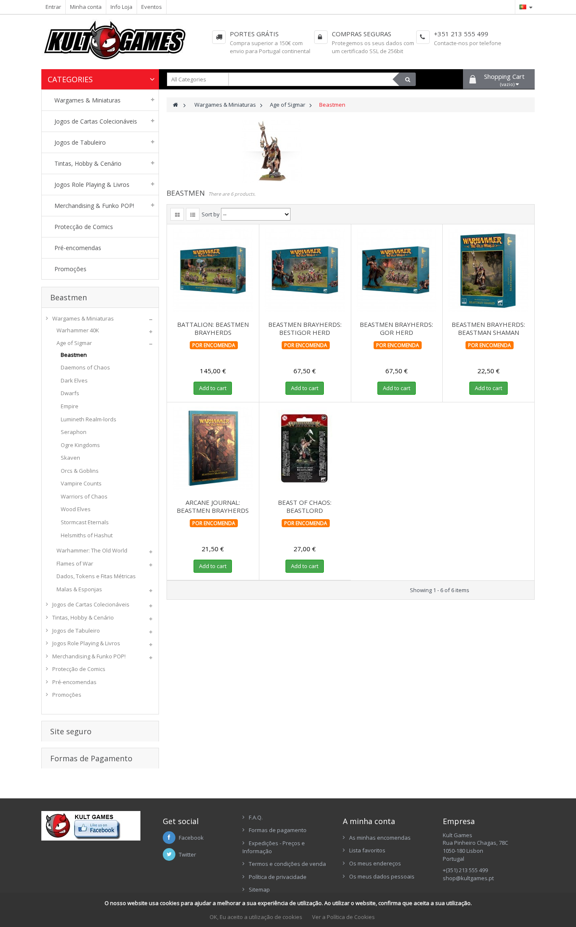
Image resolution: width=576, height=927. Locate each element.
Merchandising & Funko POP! (89, 656)
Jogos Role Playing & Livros (86, 643)
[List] (192, 214)
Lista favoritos (367, 850)
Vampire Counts (81, 483)
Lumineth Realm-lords (88, 419)
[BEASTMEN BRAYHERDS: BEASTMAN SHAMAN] (488, 270)
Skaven (70, 457)
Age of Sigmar (74, 343)
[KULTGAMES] (121, 44)
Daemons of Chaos (85, 367)
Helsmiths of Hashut (87, 535)
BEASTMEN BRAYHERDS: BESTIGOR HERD (305, 328)
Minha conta (86, 7)
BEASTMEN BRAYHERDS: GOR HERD (396, 328)
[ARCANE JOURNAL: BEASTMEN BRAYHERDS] (213, 448)
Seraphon (73, 432)
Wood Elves (76, 509)
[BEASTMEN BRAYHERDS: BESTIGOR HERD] (305, 270)
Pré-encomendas (74, 682)
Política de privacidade (278, 877)
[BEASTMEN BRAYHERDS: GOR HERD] (397, 270)
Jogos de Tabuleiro (76, 630)
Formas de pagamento (278, 830)
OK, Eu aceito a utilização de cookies (256, 917)
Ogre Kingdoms (80, 445)
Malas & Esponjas (79, 589)
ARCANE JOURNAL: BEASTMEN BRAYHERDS (213, 506)
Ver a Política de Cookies (343, 917)
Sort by (211, 214)
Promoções (66, 694)
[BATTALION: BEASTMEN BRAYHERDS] (213, 270)
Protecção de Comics (78, 669)
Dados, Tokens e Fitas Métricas (96, 576)
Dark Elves (74, 380)
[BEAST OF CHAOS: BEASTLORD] (305, 448)
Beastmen (74, 354)
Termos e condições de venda (287, 864)
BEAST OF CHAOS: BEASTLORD (304, 506)
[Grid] (177, 214)
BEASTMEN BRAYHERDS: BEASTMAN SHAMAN (488, 328)
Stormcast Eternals (85, 522)
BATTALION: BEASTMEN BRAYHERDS (213, 328)
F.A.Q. (256, 817)
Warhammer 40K (78, 330)
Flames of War (75, 563)
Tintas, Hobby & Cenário (83, 617)
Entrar (53, 7)
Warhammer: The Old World (92, 550)
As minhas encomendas (380, 837)
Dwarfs (70, 393)
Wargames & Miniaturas (83, 318)
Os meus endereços (375, 863)
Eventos (151, 7)
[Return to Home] (175, 105)
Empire (69, 406)
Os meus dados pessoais (382, 876)
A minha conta (369, 821)
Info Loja (121, 7)
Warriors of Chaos (84, 496)
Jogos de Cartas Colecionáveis (90, 604)
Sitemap (259, 889)
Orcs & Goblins (80, 470)
